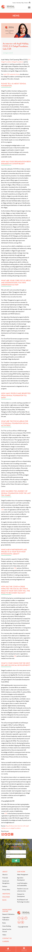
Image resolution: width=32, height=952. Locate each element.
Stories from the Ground (6, 930)
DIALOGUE (6, 897)
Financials (5, 878)
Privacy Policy (6, 889)
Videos (4, 935)
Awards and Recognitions (5, 882)
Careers (14, 2)
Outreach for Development (21, 895)
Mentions (6, 894)
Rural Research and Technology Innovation (23, 901)
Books (4, 923)
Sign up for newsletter (24, 950)
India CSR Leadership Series (11, 74)
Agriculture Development (21, 879)
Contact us (26, 2)
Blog (22, 2)
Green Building (6, 926)
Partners (4, 886)
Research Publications (8, 914)
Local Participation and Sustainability (22, 884)
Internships (18, 2)
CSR (2, 509)
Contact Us (7, 938)
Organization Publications (5, 919)
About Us (4, 874)
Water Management (22, 874)
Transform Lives (22, 890)
